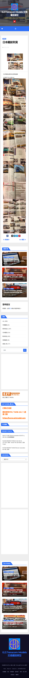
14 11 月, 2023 (8, 594)
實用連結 (12, 671)
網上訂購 (24, 671)
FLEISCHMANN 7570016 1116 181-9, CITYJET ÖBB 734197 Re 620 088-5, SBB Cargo (14, 442)
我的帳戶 (17, 671)
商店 (8, 671)
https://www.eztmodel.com (14, 418)
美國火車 (5, 343)
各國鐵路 (4, 671)
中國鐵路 (5, 325)
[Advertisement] (8, 485)
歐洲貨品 (12, 257)
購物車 (17, 674)
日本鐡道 (5, 332)
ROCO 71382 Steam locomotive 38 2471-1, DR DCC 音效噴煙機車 (14, 261)
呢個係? (7, 239)
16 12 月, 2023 (8, 578)
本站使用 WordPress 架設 (7, 665)
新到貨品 (4, 38)
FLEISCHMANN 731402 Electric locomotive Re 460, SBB (13, 292)
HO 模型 (22, 239)
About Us (9, 668)
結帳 (21, 671)
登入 (10, 308)
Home (5, 668)
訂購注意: (13, 674)
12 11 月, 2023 (8, 626)
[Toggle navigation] (15, 28)
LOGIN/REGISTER (21, 668)
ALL (4, 257)
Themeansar (22, 665)
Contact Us (14, 668)
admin (14, 263)
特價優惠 (5, 340)
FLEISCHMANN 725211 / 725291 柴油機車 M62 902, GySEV (14, 624)
